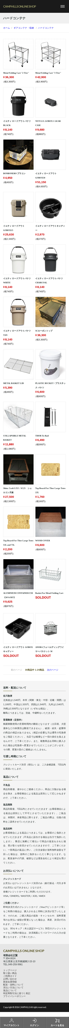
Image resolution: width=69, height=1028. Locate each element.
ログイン (34, 1025)
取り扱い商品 (10, 973)
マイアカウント (11, 1025)
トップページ (10, 970)
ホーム (6, 28)
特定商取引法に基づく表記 (16, 993)
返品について (10, 990)
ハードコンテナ (46, 28)
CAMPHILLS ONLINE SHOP (19, 6)
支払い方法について (13, 987)
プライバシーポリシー (14, 996)
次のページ (52, 670)
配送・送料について (13, 984)
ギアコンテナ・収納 (24, 28)
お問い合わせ (10, 979)
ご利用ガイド (10, 976)
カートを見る (57, 1025)
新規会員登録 (10, 981)
